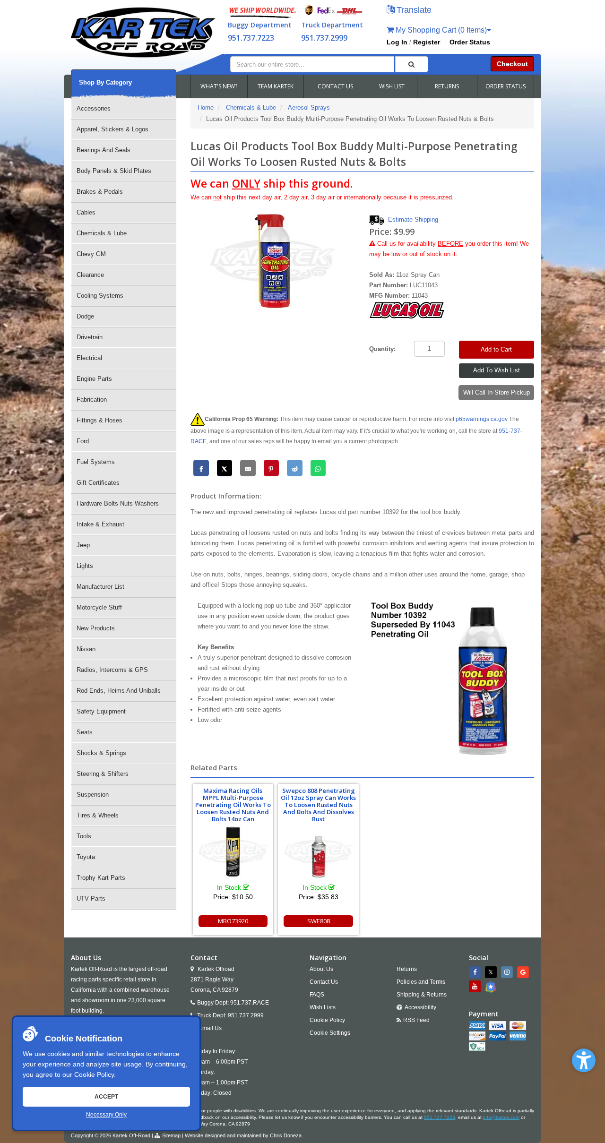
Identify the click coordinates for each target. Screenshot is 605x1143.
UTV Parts (91, 898)
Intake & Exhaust (100, 524)
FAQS (317, 994)
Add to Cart (496, 349)
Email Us (210, 1028)
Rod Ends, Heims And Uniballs (119, 690)
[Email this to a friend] (248, 468)
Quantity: (382, 348)
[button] (584, 1060)
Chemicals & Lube (102, 233)
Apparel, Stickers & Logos (112, 129)
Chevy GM (91, 254)
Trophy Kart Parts (101, 877)
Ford (83, 441)
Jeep (83, 545)
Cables (86, 212)
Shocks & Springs (101, 752)
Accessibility (420, 1007)
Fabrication (92, 399)
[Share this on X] (225, 468)
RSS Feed (416, 1020)
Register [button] (426, 42)
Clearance (90, 274)
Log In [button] (397, 42)
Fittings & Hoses (99, 420)
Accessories (94, 108)
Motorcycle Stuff (99, 607)
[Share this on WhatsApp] (318, 468)
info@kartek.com (501, 1117)
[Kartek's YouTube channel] (476, 986)
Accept (106, 1096)
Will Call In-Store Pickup (496, 392)
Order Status (469, 42)
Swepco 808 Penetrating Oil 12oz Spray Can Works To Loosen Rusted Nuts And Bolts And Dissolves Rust (318, 804)
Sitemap (171, 1135)
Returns (407, 969)
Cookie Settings (330, 1033)
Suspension (93, 794)
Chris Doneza (286, 1135)
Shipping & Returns (422, 994)
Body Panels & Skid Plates (114, 170)
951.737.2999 (324, 38)
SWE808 (318, 921)
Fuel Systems (96, 461)
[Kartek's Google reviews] (524, 972)
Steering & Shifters (103, 773)
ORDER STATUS (505, 86)
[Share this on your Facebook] (201, 468)
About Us (321, 969)
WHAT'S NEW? (218, 86)
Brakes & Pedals (100, 191)
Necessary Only (106, 1114)
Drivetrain (90, 337)
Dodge (85, 316)
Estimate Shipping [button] (413, 219)
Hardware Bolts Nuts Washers (118, 503)
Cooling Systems (100, 295)
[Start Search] (411, 64)
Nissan (86, 649)
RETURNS (447, 86)
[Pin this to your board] (271, 468)
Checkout (512, 64)
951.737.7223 (251, 38)
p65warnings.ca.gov (482, 419)
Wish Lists (323, 1007)
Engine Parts (94, 378)
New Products (96, 628)
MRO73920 (233, 921)
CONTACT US (335, 86)
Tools (84, 836)
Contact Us (324, 982)
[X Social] (492, 972)
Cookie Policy (94, 1074)
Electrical (89, 357)
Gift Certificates (98, 482)
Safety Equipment (101, 711)
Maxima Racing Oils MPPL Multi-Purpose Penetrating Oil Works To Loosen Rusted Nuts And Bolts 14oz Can (233, 804)
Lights (85, 565)
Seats (85, 732)
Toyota (86, 856)
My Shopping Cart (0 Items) (440, 30)
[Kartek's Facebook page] (476, 972)
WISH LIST (392, 86)
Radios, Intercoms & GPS (112, 669)
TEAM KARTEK (276, 86)
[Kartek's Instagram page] (508, 972)
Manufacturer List (100, 586)
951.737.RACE (249, 1002)
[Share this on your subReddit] (294, 468)
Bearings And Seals (103, 150)
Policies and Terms (421, 982)
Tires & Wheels (98, 815)
